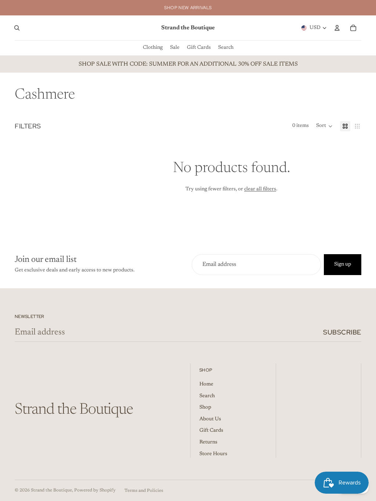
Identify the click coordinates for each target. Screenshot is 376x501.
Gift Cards (211, 430)
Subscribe (342, 332)
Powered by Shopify (95, 490)
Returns (208, 442)
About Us (210, 419)
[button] (324, 126)
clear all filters (260, 189)
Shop (205, 407)
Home (206, 384)
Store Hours (213, 454)
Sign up (342, 264)
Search (207, 396)
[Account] (337, 28)
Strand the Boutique (51, 490)
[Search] (17, 28)
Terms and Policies (143, 491)
